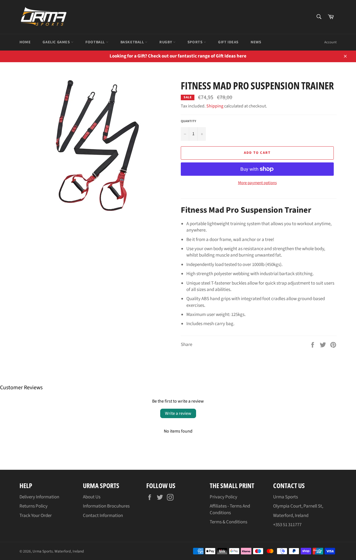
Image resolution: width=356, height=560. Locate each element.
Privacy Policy (223, 497)
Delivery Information (39, 497)
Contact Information (103, 515)
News (256, 42)
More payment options (257, 183)
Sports (195, 42)
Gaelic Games (57, 42)
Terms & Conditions (228, 522)
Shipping (214, 106)
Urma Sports (43, 551)
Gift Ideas (228, 42)
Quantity (188, 121)
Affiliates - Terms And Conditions (230, 509)
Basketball (132, 42)
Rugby (166, 42)
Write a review (178, 413)
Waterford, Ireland (69, 551)
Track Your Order (35, 515)
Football (95, 42)
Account (330, 42)
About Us (91, 497)
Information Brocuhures (106, 506)
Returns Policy (33, 506)
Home (25, 42)
